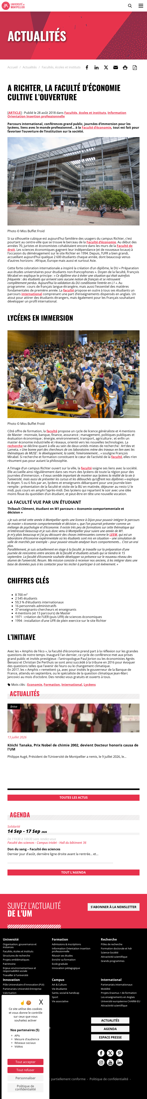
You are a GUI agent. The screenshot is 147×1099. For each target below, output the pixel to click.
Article (14, 113)
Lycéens (90, 684)
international (31, 294)
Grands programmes (112, 961)
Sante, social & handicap (65, 993)
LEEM (113, 535)
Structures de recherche (16, 955)
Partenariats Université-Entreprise (22, 989)
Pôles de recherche (111, 944)
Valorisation (9, 993)
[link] (87, 67)
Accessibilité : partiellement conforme (58, 1079)
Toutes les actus (74, 797)
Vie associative (60, 1001)
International (71, 684)
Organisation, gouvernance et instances (20, 945)
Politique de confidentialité (109, 1079)
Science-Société (109, 952)
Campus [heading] (58, 980)
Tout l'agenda (73, 872)
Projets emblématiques (16, 959)
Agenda (110, 1029)
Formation (52, 684)
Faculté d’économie (96, 127)
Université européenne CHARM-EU (120, 1001)
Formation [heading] (60, 939)
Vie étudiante (59, 989)
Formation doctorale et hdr (116, 948)
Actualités (110, 1020)
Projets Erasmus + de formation (119, 993)
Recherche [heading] (109, 939)
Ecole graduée (60, 964)
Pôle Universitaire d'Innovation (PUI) (23, 984)
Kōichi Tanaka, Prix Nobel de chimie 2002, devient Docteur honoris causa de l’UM (72, 747)
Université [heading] (11, 939)
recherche (15, 446)
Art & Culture (59, 984)
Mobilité (105, 989)
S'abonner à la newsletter (113, 907)
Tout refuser (25, 1070)
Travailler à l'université (15, 975)
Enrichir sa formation (64, 959)
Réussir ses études (62, 955)
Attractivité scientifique (114, 956)
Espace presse (110, 1037)
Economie (34, 684)
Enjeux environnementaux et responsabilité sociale (19, 969)
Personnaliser (26, 1078)
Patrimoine (9, 964)
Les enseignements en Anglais (118, 997)
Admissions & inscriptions (66, 944)
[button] (115, 67)
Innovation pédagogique (66, 968)
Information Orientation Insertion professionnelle (71, 950)
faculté (68, 290)
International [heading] (111, 980)
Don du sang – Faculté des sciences (33, 849)
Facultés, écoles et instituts (85, 113)
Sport (55, 997)
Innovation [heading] (11, 980)
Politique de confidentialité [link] (25, 1087)
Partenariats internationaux (116, 984)
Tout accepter (26, 1062)
